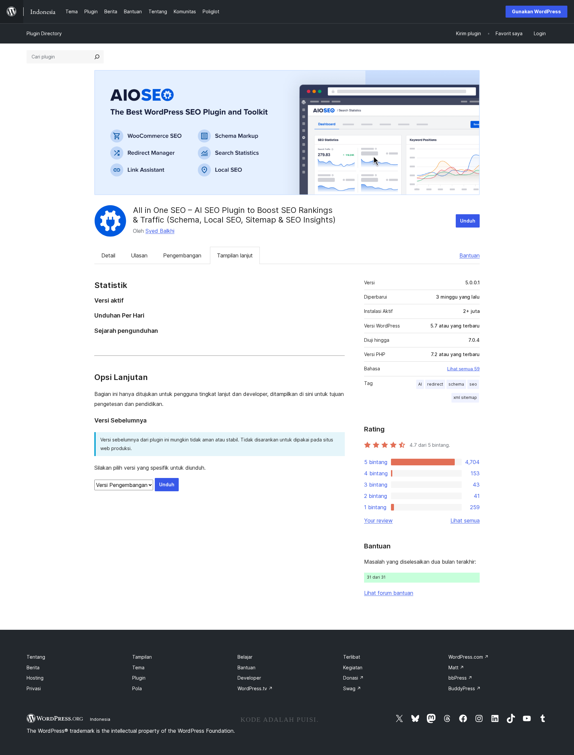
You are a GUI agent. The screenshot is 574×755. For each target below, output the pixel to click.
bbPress (460, 678)
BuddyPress (464, 688)
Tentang (36, 657)
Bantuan (469, 255)
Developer (249, 678)
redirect (435, 384)
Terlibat (351, 657)
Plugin (138, 678)
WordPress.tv (255, 688)
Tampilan (142, 657)
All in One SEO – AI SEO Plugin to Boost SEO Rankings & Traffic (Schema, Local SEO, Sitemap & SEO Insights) (234, 215)
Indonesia (100, 719)
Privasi (34, 688)
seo (473, 384)
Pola (137, 688)
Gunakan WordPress (536, 11)
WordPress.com (468, 657)
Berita (33, 667)
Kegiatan (352, 667)
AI (420, 384)
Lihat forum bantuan (388, 593)
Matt (456, 667)
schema (456, 384)
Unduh (467, 221)
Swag (352, 688)
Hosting (35, 678)
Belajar (245, 657)
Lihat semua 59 (463, 368)
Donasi (353, 678)
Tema (138, 667)
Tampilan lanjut (235, 255)
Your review (378, 520)
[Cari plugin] (97, 56)
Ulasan (139, 255)
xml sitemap (465, 397)
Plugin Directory (44, 33)
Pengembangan (182, 255)
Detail (108, 255)
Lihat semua (465, 520)
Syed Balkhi (159, 231)
